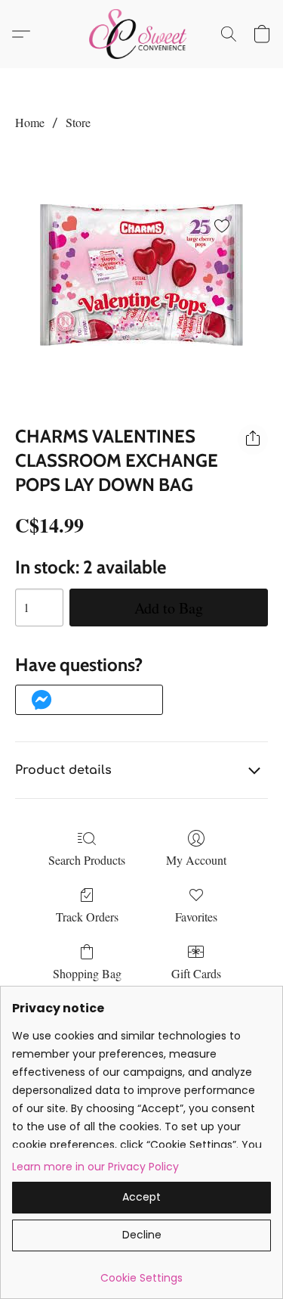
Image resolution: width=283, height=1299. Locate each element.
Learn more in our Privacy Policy (95, 1166)
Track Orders (87, 917)
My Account (196, 860)
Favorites (196, 917)
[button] (141, 34)
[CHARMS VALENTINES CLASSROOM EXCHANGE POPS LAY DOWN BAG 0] (141, 275)
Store (78, 122)
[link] (141, 1272)
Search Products (86, 860)
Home (30, 122)
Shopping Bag (87, 973)
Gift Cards (196, 973)
